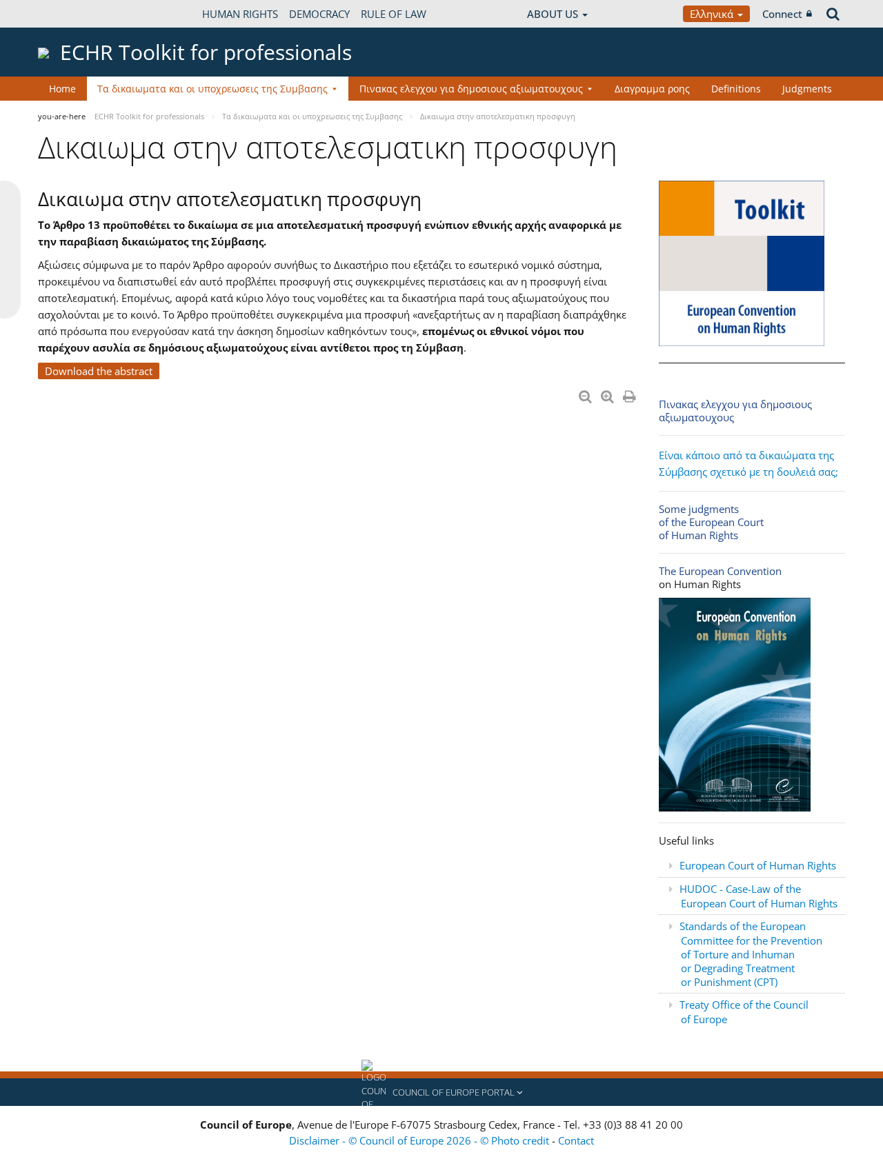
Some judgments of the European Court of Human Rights (711, 522)
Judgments (807, 88)
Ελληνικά (713, 14)
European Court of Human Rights (757, 865)
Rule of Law (393, 14)
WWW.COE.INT (72, 14)
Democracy (319, 14)
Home (62, 88)
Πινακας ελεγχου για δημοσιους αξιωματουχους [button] (471, 88)
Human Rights (240, 14)
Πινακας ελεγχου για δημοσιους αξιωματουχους (735, 410)
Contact (576, 1140)
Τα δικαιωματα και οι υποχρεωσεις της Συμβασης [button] (212, 88)
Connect (782, 14)
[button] (441, 1092)
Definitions (736, 88)
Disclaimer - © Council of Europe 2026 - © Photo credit (420, 1140)
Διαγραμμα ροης (652, 88)
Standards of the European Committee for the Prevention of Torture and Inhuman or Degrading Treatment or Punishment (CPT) (750, 954)
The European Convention (720, 571)
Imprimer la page (630, 393)
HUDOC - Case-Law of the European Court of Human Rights (758, 896)
